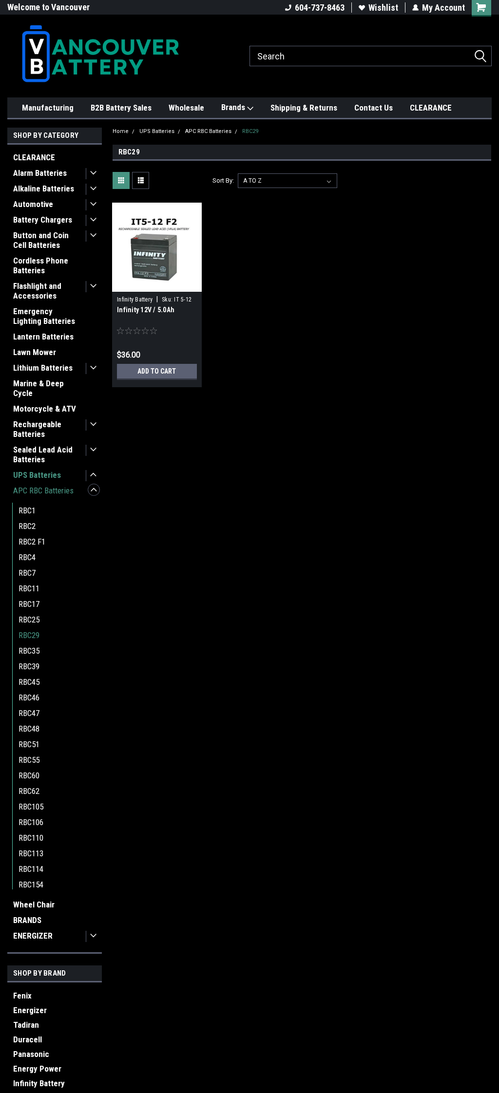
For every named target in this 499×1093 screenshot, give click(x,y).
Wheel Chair (34, 904)
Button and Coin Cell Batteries (41, 240)
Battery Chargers (42, 220)
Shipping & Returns (303, 108)
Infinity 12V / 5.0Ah (145, 310)
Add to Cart (156, 371)
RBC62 (29, 791)
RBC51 (29, 744)
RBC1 (27, 510)
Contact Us (373, 108)
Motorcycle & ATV (44, 409)
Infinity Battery (39, 1083)
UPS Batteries (37, 475)
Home (121, 131)
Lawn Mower (34, 352)
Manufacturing (48, 108)
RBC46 (29, 697)
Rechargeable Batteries (37, 429)
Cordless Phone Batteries (40, 265)
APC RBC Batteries (43, 490)
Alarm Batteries (40, 173)
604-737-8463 (320, 7)
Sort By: (223, 180)
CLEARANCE (431, 108)
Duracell (27, 1039)
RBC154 (31, 884)
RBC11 (29, 588)
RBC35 (29, 651)
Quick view (157, 284)
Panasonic (31, 1054)
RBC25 (29, 619)
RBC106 (31, 822)
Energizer (30, 1010)
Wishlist (383, 7)
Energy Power (37, 1069)
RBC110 (31, 838)
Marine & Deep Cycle (38, 388)
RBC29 (29, 635)
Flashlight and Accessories (37, 291)
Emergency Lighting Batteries (44, 316)
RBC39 (29, 666)
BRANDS (27, 920)
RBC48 (29, 729)
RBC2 (27, 526)
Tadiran (26, 1025)
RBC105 (31, 806)
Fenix (22, 995)
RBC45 (29, 682)
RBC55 (29, 760)
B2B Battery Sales (121, 108)
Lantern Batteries (43, 336)
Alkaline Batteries (43, 188)
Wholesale (186, 108)
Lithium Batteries (43, 368)
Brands (234, 107)
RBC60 (29, 775)
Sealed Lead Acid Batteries (43, 454)
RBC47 (29, 713)
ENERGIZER (33, 936)
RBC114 (31, 869)
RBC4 (27, 557)
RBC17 (29, 604)
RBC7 (27, 573)
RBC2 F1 (32, 541)
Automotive (33, 204)
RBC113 (31, 853)
